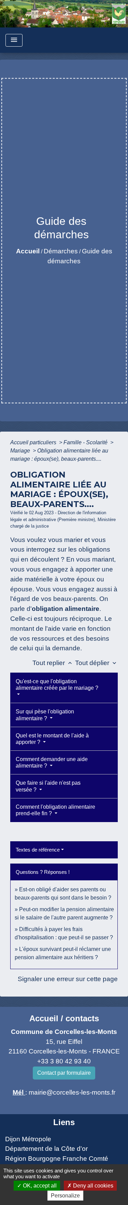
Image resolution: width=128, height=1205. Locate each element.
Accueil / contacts (64, 1018)
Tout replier (52, 662)
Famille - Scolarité (86, 442)
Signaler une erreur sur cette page (68, 979)
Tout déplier (96, 662)
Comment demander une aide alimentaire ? (52, 762)
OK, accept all (39, 1186)
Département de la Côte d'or (46, 1148)
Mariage (20, 451)
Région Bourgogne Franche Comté (56, 1158)
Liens (64, 1122)
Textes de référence (38, 850)
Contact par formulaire (64, 1073)
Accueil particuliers (34, 442)
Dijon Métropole (28, 1139)
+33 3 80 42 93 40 (64, 1061)
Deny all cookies (92, 1186)
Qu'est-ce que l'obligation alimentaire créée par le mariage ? (57, 684)
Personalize (65, 1195)
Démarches (61, 251)
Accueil (28, 251)
